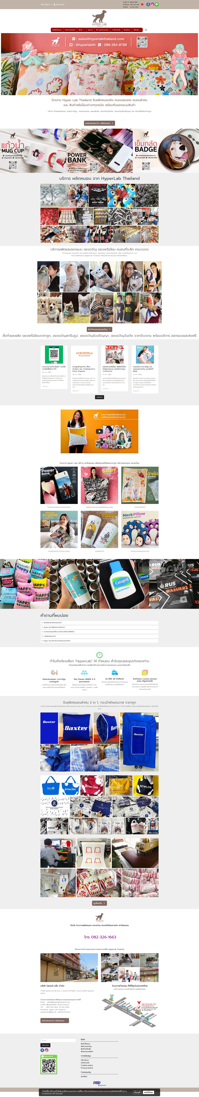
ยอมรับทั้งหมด (148, 1092)
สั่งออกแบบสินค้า (87, 1051)
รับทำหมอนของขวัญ (98, 329)
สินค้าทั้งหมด (85, 1044)
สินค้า (81, 30)
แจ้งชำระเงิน (85, 1062)
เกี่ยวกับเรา (85, 1060)
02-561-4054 (134, 7)
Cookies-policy (87, 1065)
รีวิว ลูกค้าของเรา (102, 30)
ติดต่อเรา (127, 30)
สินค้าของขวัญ (86, 1046)
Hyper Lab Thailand (57, 1009)
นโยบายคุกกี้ (59, 1093)
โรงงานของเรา (70, 30)
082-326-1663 (134, 4)
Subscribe (45, 1045)
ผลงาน (90, 30)
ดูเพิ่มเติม (45, 386)
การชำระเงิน (116, 30)
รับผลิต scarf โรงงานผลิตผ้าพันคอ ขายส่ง (99, 507)
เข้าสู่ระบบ (46, 4)
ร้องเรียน (84, 1076)
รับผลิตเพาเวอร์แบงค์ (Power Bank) (59, 507)
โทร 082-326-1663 (99, 937)
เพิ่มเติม (136, 30)
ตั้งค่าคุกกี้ (137, 1092)
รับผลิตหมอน (57, 30)
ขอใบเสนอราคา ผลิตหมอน (98, 123)
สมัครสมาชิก (60, 4)
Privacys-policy (87, 1068)
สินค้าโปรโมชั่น (86, 1049)
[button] (146, 30)
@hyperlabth (134, 2)
